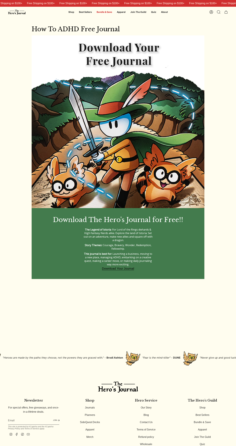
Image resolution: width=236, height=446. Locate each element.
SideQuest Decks (90, 422)
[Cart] (226, 12)
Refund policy (146, 437)
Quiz (202, 444)
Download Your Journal (118, 268)
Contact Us (146, 422)
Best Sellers (202, 415)
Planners (90, 415)
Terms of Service (32, 429)
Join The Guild (202, 437)
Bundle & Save (202, 422)
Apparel (89, 429)
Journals (90, 407)
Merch (89, 437)
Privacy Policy (14, 429)
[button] (71, 12)
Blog (146, 415)
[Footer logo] (118, 386)
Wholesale (146, 444)
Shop (202, 407)
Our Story (146, 407)
